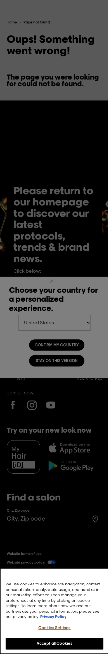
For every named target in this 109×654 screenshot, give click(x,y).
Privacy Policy (53, 616)
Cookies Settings (54, 628)
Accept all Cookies (54, 643)
